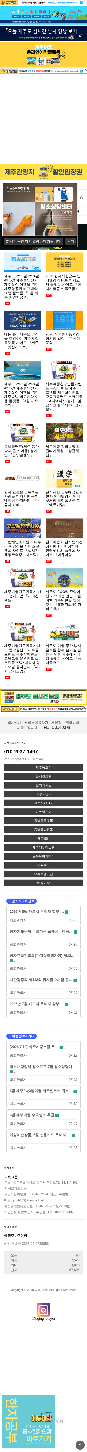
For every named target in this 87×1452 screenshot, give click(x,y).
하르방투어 (44, 812)
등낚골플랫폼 (43, 820)
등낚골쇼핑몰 (43, 829)
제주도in (43, 838)
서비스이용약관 (36, 722)
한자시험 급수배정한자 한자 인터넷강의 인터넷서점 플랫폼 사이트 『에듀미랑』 (64, 498)
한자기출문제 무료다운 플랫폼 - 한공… (42, 931)
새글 (20, 727)
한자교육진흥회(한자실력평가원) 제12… (42, 955)
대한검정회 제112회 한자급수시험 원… (41, 980)
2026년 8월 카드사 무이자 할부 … (37, 911)
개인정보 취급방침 (65, 722)
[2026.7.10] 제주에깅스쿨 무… (35, 1047)
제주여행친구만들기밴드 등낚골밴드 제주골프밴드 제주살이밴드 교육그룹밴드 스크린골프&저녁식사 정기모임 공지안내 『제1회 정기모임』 (64, 396)
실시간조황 (44, 776)
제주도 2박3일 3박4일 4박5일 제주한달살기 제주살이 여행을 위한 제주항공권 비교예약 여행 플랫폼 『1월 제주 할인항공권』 (21, 286)
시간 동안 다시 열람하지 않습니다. (33, 241)
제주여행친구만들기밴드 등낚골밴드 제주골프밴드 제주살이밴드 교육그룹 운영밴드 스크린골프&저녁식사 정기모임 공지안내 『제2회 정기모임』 (22, 658)
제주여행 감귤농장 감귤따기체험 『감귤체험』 (63, 450)
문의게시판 (44, 785)
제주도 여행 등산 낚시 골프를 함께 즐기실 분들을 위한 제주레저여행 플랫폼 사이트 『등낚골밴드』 (63, 654)
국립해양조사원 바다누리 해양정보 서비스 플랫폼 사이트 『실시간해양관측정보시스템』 (22, 548)
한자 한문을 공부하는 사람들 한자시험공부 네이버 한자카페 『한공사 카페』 (21, 498)
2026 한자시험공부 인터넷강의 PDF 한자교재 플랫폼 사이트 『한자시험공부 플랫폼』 (63, 282)
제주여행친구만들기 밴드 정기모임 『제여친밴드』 (22, 596)
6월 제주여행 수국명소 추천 (32, 1115)
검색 (82, 198)
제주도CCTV (43, 803)
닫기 (59, 1421)
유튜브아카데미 (44, 856)
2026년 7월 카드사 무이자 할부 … (37, 1004)
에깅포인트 (44, 794)
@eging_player (43, 1319)
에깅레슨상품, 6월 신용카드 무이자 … (41, 1135)
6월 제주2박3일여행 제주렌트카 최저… (41, 1091)
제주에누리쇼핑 (44, 847)
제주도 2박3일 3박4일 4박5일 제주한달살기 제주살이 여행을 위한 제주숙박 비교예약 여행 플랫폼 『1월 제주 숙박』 (21, 394)
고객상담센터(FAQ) (15, 742)
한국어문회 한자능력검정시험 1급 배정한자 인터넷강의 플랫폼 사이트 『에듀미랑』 (64, 548)
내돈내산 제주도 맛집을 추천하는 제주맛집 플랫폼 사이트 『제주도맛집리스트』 (21, 340)
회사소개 (14, 722)
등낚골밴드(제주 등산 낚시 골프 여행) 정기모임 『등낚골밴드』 (22, 450)
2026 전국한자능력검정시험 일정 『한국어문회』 (63, 338)
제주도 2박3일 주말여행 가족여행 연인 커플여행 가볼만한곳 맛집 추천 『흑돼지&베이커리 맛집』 (63, 600)
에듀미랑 (43, 883)
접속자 (32, 727)
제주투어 (43, 865)
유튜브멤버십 (43, 874)
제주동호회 (44, 767)
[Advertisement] (43, 119)
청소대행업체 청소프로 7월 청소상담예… (43, 1067)
